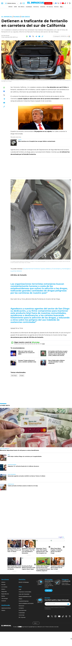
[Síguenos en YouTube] (63, 3)
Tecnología (4, 598)
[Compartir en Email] (39, 36)
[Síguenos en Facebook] (56, 3)
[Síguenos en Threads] (67, 3)
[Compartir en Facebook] (30, 36)
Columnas (42, 6)
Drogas (21, 375)
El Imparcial (6, 17)
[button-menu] (2, 3)
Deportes (4, 591)
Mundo (17, 17)
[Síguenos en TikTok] (65, 3)
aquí (43, 343)
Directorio (21, 605)
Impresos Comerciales (25, 591)
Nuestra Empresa (23, 601)
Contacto (21, 608)
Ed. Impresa (50, 6)
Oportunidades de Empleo (26, 603)
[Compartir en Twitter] (33, 36)
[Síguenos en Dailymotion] (70, 3)
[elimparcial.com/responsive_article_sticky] (71, 639)
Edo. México (21, 6)
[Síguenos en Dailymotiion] (70, 616)
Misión (20, 598)
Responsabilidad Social (25, 596)
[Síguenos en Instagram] (60, 3)
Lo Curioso (4, 587)
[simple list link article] (36, 428)
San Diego (25, 17)
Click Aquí (48, 590)
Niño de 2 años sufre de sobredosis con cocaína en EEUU (26, 353)
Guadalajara (29, 6)
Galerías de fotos (6, 608)
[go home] (6, 625)
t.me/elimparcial (66, 581)
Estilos (3, 596)
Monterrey (36, 6)
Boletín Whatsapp (24, 582)
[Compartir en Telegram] (36, 36)
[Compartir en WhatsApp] (27, 36)
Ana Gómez (6, 35)
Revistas (56, 6)
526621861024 (49, 581)
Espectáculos (5, 593)
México (3, 582)
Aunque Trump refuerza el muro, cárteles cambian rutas (27, 361)
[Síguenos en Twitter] (58, 3)
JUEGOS (10, 6)
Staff (20, 589)
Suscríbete (48, 3)
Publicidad (22, 612)
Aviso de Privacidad (24, 594)
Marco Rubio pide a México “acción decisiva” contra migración (56, 362)
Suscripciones (22, 610)
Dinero (3, 589)
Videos (3, 610)
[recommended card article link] (14, 142)
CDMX (15, 6)
